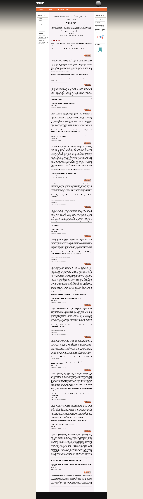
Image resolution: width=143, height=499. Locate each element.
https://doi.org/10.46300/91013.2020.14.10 (59, 177)
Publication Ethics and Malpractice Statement (43, 38)
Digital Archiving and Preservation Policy (43, 43)
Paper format (41, 33)
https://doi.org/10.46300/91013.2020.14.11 (59, 140)
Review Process (42, 35)
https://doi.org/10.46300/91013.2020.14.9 (58, 204)
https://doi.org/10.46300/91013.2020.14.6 (58, 302)
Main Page (41, 9)
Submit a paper (63, 35)
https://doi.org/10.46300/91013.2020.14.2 (58, 428)
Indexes (50, 9)
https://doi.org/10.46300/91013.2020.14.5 (58, 334)
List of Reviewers (42, 24)
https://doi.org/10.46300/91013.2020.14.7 (58, 261)
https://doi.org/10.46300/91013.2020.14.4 (58, 367)
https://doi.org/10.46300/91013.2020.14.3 (58, 399)
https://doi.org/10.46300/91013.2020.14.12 (59, 107)
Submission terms (72, 35)
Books (40, 22)
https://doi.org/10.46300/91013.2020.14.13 (59, 82)
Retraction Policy (42, 40)
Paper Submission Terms (63, 9)
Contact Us (41, 26)
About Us (40, 18)
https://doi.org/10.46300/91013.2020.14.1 (58, 469)
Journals (40, 20)
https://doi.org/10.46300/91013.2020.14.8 (58, 233)
